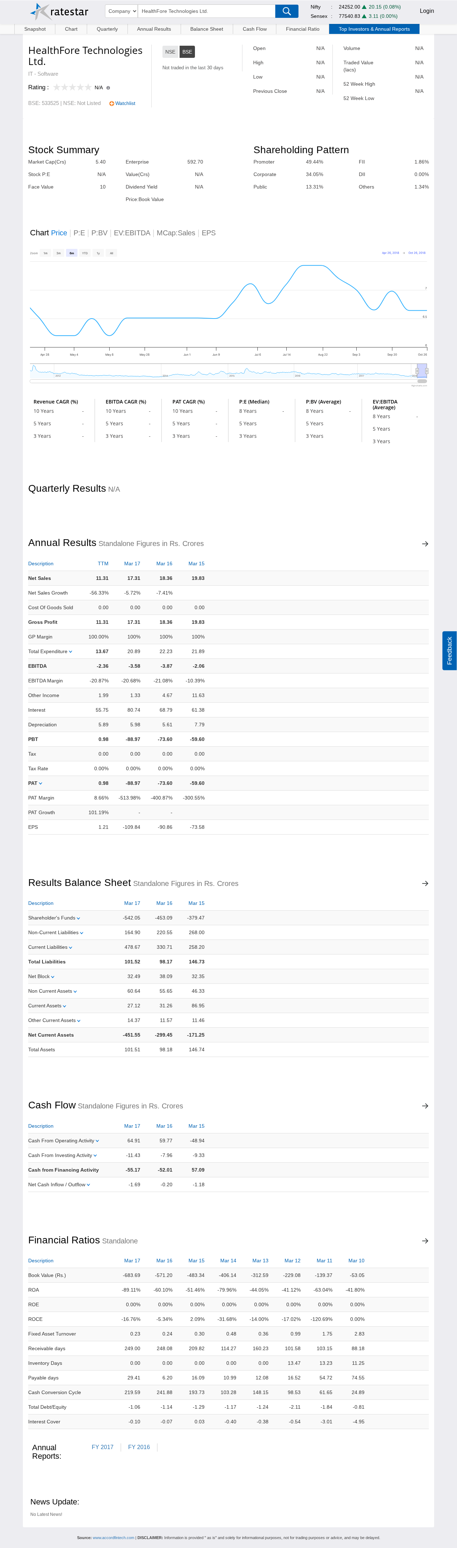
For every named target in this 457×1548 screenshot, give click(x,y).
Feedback (449, 651)
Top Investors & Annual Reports (374, 29)
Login (427, 11)
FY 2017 (103, 1447)
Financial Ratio (303, 29)
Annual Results (154, 29)
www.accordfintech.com (113, 1538)
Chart (71, 29)
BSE (187, 52)
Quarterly (107, 29)
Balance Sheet (206, 29)
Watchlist (125, 103)
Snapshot (35, 29)
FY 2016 (139, 1447)
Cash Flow (255, 29)
